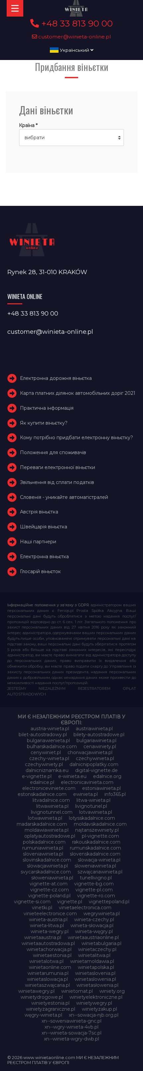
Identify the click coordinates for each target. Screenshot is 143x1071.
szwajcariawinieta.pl (99, 872)
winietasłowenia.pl (97, 985)
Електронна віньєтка (44, 557)
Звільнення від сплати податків (57, 482)
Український (74, 50)
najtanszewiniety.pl (97, 830)
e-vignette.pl (37, 776)
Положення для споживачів (53, 452)
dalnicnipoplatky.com (94, 764)
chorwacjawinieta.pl (90, 752)
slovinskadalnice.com (47, 860)
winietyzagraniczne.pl (50, 1009)
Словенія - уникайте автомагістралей (64, 497)
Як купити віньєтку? (44, 423)
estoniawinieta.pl (101, 788)
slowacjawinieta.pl (47, 866)
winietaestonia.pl (52, 955)
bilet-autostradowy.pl (43, 735)
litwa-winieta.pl (93, 800)
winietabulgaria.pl (101, 943)
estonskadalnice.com (42, 794)
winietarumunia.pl (48, 973)
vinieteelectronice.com (50, 914)
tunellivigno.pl (96, 878)
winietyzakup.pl (99, 1009)
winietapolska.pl (96, 967)
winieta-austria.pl (48, 919)
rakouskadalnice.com (96, 842)
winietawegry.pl (36, 991)
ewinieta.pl (85, 794)
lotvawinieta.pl (95, 812)
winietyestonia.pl (50, 1003)
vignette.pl (69, 902)
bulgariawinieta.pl (96, 741)
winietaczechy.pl (97, 949)
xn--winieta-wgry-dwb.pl (71, 1039)
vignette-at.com (49, 884)
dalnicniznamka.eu (47, 770)
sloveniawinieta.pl (43, 854)
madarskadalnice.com (42, 824)
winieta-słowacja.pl (92, 925)
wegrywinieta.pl (101, 914)
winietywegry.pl (94, 1003)
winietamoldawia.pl (92, 961)
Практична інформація (46, 408)
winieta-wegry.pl (50, 931)
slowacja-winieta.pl (99, 860)
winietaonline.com (50, 967)
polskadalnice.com (44, 842)
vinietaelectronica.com (85, 908)
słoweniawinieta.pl (52, 878)
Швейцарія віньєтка (43, 527)
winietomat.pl (77, 991)
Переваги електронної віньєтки (57, 467)
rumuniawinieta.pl (42, 848)
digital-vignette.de (96, 770)
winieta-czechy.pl (94, 919)
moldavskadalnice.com (100, 824)
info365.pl (115, 794)
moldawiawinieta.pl (47, 830)
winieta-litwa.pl (47, 925)
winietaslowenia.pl (95, 979)
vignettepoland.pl (109, 902)
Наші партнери (38, 542)
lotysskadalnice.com (92, 818)
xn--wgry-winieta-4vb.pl (71, 1027)
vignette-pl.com (94, 890)
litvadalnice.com (51, 800)
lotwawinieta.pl (45, 818)
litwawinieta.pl (52, 806)
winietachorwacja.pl (49, 949)
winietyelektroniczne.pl (96, 997)
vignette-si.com (32, 902)
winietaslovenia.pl (95, 973)
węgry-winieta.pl (43, 1015)
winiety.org (112, 991)
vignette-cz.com (49, 890)
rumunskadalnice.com (95, 848)
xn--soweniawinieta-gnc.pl (71, 1021)
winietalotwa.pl (46, 961)
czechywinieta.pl (95, 758)
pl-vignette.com (100, 836)
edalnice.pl (42, 782)
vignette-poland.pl (49, 896)
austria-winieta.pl (50, 729)
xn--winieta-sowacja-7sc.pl (71, 1033)
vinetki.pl (42, 908)
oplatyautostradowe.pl (49, 836)
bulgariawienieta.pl (48, 741)
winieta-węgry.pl (94, 931)
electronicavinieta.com (87, 782)
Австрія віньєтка (39, 512)
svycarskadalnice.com (46, 872)
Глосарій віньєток (40, 571)
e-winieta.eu (72, 776)
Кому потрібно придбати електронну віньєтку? (76, 438)
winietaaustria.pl (42, 937)
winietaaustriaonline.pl (93, 937)
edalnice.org (107, 776)
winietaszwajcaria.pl (47, 985)
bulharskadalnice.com (52, 746)
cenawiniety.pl (99, 746)
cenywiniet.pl (46, 752)
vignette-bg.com (94, 884)
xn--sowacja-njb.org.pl (93, 1015)
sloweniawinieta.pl (95, 866)
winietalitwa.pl (94, 955)
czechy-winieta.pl (49, 758)
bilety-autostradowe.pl (98, 735)
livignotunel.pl (91, 806)
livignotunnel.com (51, 812)
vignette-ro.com (96, 896)
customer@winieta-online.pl (74, 36)
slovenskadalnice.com (95, 854)
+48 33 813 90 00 (76, 23)
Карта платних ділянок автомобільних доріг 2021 (77, 393)
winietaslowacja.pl (47, 979)
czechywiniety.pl (44, 764)
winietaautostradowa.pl (48, 943)
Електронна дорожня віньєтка (56, 378)
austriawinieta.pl (94, 729)
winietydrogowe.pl (42, 997)
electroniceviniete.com (48, 788)
